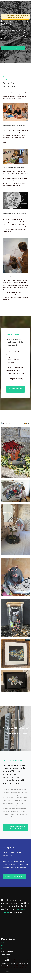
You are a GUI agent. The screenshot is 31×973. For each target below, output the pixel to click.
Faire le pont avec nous (15, 388)
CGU (2, 945)
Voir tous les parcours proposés (12, 48)
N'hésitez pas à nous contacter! (13, 876)
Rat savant (7, 631)
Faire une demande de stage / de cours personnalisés (15, 827)
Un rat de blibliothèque (12, 590)
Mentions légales (6, 949)
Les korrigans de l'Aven (12, 472)
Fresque (6, 496)
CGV (2, 942)
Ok (2, 971)
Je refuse (7, 971)
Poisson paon (8, 662)
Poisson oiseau (9, 686)
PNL (5, 549)
